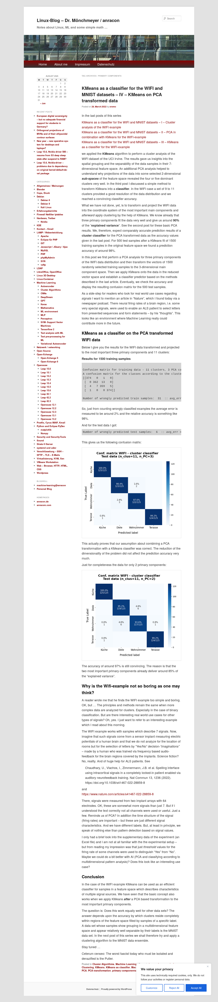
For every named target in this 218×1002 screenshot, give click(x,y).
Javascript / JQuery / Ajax (54, 246)
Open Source (44, 350)
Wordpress (42, 472)
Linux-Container (45, 279)
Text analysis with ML (52, 332)
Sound (40, 440)
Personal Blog (44, 488)
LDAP (40, 268)
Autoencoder (47, 286)
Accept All (196, 988)
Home (43, 64)
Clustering (88, 967)
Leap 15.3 (46, 379)
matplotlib (46, 429)
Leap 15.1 (46, 372)
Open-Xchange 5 (49, 358)
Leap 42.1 (46, 393)
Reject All (174, 988)
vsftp (43, 264)
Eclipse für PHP (49, 239)
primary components (124, 970)
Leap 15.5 (46, 386)
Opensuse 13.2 (48, 419)
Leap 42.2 (46, 397)
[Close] (208, 966)
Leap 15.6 (46, 390)
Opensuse (42, 365)
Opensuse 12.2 (48, 408)
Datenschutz (105, 64)
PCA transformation (99, 970)
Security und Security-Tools (51, 436)
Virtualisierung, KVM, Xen (50, 458)
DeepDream (47, 297)
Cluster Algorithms (103, 964)
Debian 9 (45, 203)
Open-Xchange (44, 354)
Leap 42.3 (46, 401)
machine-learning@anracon (51, 485)
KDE (39, 225)
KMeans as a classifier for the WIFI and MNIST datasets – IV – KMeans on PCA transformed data (122, 94)
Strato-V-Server (45, 444)
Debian (40, 196)
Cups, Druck (43, 193)
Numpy (44, 433)
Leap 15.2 (46, 376)
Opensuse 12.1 (48, 404)
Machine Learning (126, 964)
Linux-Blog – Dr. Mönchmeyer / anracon (78, 20)
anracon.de (43, 501)
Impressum (82, 64)
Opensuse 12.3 (48, 411)
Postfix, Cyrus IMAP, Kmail (51, 422)
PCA (84, 970)
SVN (43, 261)
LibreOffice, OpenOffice (49, 271)
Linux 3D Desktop (46, 275)
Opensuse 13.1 (48, 415)
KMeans (100, 967)
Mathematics (47, 307)
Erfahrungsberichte (47, 210)
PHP (43, 254)
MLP (43, 315)
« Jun (42, 103)
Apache (45, 236)
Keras (44, 304)
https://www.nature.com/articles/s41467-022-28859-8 (118, 794)
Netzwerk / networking (48, 347)
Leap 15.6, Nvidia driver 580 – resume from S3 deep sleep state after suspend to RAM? (52, 155)
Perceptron (46, 318)
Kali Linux (46, 207)
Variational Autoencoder (53, 343)
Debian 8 (45, 200)
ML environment (49, 311)
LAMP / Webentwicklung (50, 232)
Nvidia (44, 221)
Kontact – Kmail (45, 228)
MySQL (44, 250)
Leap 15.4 (46, 383)
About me (60, 64)
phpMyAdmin (48, 257)
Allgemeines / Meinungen (50, 185)
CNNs (43, 293)
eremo (113, 106)
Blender (41, 189)
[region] (173, 979)
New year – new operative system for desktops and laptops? (52, 144)
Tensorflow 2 (47, 329)
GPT (43, 300)
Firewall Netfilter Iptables (50, 214)
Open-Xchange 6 (49, 361)
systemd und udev (46, 447)
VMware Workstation (47, 462)
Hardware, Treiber (46, 218)
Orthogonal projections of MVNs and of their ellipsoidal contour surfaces (52, 134)
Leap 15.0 (46, 368)
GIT (42, 243)
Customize (151, 988)
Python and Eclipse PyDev (51, 426)
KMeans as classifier (118, 967)
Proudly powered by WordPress (116, 989)
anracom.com (44, 505)
